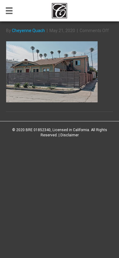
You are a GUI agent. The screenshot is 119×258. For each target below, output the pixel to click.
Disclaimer (69, 135)
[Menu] (9, 10)
